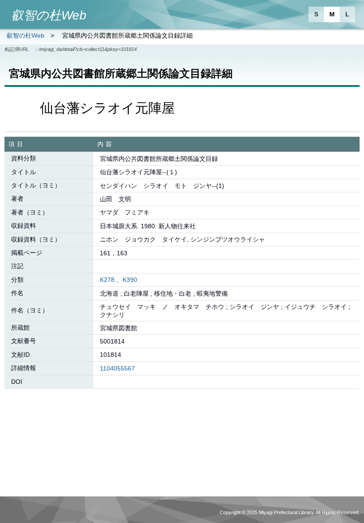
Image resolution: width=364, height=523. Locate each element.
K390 (130, 279)
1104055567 (117, 368)
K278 (107, 279)
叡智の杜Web (25, 35)
